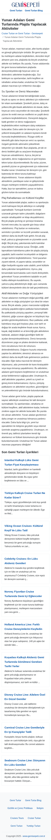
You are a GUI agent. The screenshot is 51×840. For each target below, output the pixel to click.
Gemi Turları (16, 10)
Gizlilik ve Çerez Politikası (20, 808)
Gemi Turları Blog (34, 10)
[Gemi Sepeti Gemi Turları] (25, 4)
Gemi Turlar (15, 800)
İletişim (40, 808)
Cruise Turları (34, 818)
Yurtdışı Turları (33, 826)
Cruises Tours (17, 818)
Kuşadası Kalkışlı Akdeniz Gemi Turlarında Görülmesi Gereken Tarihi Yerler (24, 662)
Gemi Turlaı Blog (33, 800)
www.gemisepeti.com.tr (34, 836)
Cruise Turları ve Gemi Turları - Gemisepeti (22, 33)
